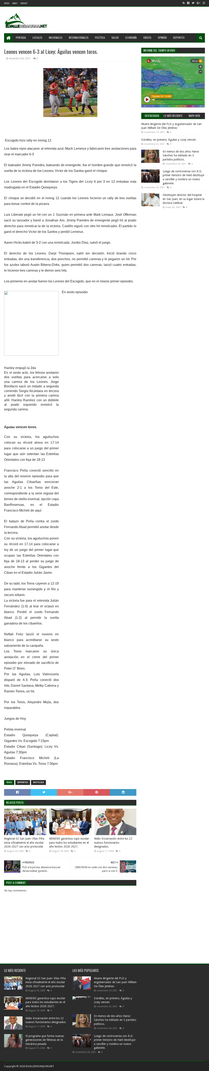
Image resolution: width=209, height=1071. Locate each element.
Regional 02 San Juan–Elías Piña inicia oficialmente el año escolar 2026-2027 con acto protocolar (24, 842)
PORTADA (21, 37)
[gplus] (198, 3)
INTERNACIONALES (78, 37)
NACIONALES (55, 37)
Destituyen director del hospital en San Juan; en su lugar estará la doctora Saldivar (183, 198)
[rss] (184, 3)
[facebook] (188, 3)
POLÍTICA (100, 37)
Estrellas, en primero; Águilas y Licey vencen (168, 139)
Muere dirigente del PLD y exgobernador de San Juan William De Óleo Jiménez (115, 982)
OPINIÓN (162, 37)
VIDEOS (147, 37)
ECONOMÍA (131, 37)
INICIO (6, 3)
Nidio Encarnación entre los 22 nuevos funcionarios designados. (113, 842)
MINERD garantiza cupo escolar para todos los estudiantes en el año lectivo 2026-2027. (69, 842)
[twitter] (193, 3)
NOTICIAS (38, 782)
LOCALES (37, 37)
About (14, 3)
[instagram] (203, 3)
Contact (23, 3)
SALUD (115, 37)
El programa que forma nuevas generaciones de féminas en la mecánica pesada (45, 1040)
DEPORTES (179, 37)
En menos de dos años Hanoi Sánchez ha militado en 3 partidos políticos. (181, 155)
